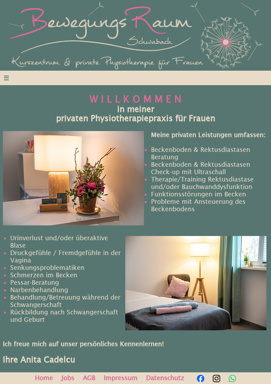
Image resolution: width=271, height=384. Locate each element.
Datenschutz (165, 378)
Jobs (67, 378)
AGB (89, 378)
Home (44, 378)
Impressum (121, 378)
